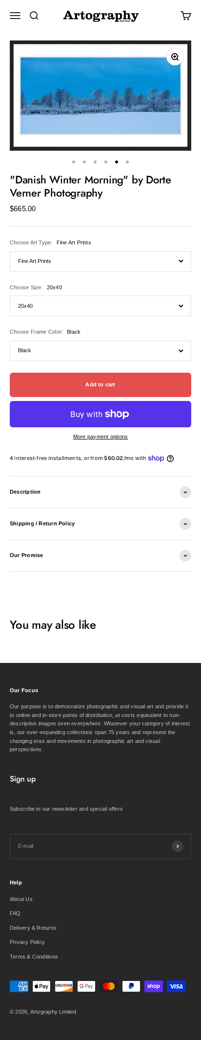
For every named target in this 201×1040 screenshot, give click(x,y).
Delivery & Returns (33, 928)
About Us (21, 899)
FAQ (15, 913)
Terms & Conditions (34, 957)
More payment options (100, 437)
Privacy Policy (27, 942)
